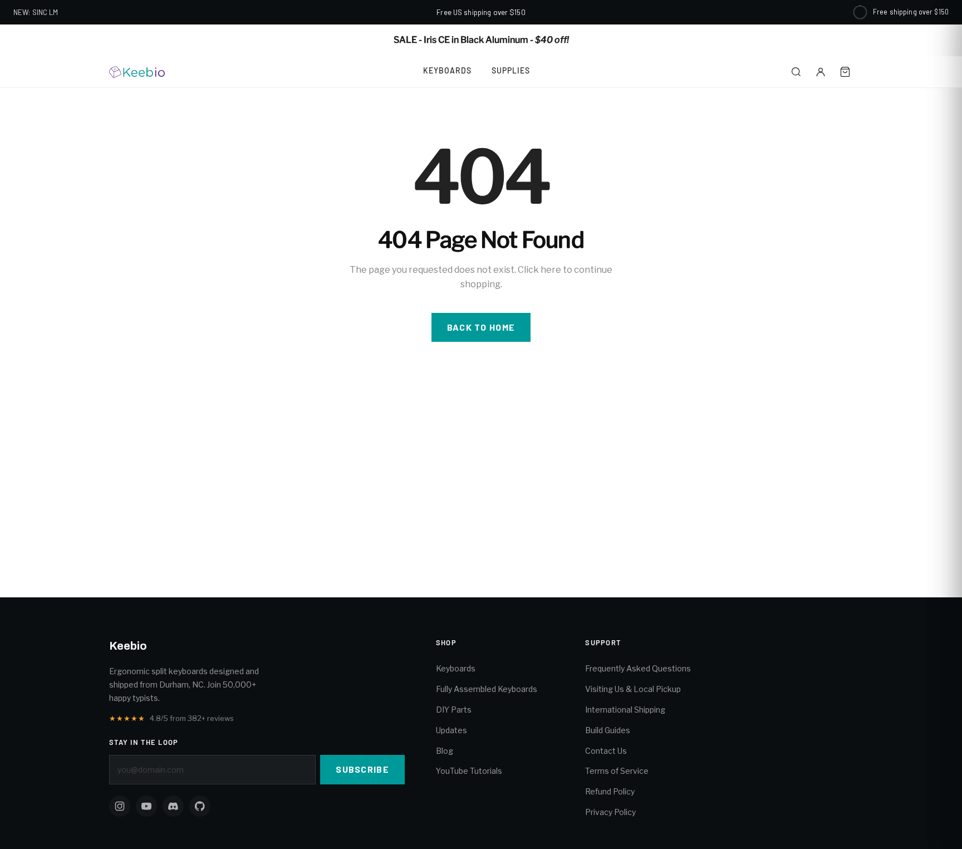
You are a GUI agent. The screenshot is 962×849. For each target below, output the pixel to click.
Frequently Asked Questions (638, 668)
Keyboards (447, 70)
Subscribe (362, 769)
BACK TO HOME (481, 327)
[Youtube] (146, 806)
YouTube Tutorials (469, 771)
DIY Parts (454, 709)
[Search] (796, 72)
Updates (451, 730)
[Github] (199, 806)
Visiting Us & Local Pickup (633, 689)
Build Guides (607, 730)
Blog (444, 750)
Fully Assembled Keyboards (486, 689)
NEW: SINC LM (35, 12)
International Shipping (625, 709)
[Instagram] (119, 806)
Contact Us (606, 750)
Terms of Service (617, 771)
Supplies (511, 70)
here (551, 269)
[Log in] (820, 72)
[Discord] (173, 806)
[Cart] (845, 72)
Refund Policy (610, 791)
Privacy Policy (610, 812)
